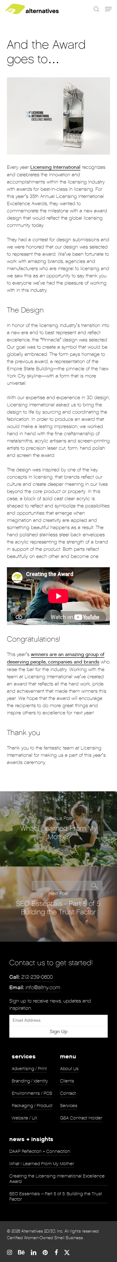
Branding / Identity (30, 1081)
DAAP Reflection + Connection (39, 1151)
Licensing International (55, 167)
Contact (68, 1093)
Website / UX (24, 1118)
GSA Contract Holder (81, 1118)
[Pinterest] (46, 1252)
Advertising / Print (29, 1068)
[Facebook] (56, 1252)
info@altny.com (34, 987)
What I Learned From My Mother (41, 1163)
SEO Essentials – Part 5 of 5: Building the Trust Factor (55, 1196)
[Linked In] (34, 1252)
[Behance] (21, 1252)
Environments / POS (32, 1093)
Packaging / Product (32, 1105)
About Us (69, 1068)
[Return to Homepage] (32, 9)
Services (68, 1105)
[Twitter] (67, 1252)
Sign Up (59, 1032)
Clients (67, 1081)
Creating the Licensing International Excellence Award (57, 1178)
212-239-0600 (31, 977)
